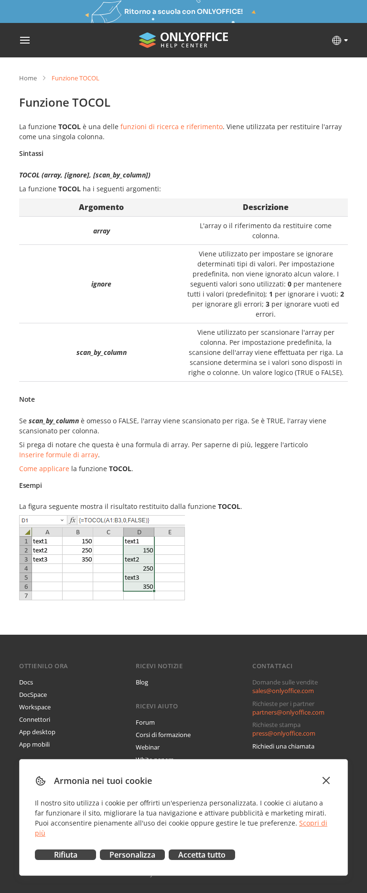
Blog (142, 682)
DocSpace (33, 694)
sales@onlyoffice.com (283, 690)
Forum (145, 722)
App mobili (34, 744)
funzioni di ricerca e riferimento (171, 126)
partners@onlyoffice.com (288, 712)
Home (28, 78)
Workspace (35, 707)
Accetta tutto (202, 854)
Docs (26, 682)
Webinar (148, 747)
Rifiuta (65, 854)
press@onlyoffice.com (283, 733)
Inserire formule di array (58, 454)
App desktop (37, 732)
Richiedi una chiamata (283, 746)
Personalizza (132, 854)
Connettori (34, 719)
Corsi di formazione (163, 734)
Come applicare (44, 468)
